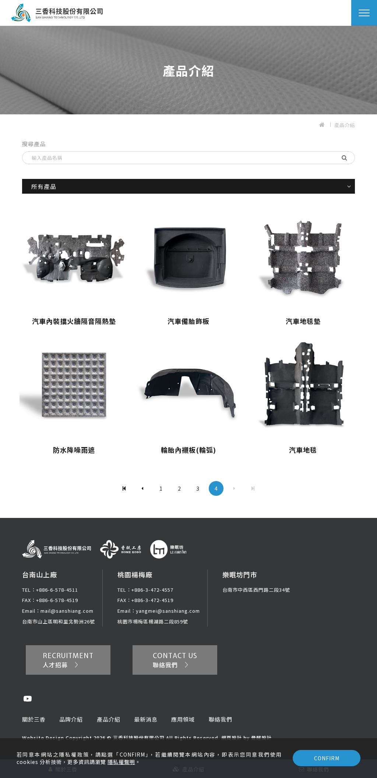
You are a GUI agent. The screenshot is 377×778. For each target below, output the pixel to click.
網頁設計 (231, 737)
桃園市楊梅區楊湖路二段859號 (152, 621)
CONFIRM (326, 758)
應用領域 (183, 719)
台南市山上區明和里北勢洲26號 (58, 621)
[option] (188, 70)
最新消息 (146, 719)
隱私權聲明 (121, 761)
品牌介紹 (71, 719)
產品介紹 (344, 124)
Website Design (44, 737)
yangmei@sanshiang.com (158, 610)
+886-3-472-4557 (145, 589)
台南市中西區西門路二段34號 (256, 589)
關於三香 (34, 719)
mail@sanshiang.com (58, 610)
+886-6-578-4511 (50, 589)
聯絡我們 (220, 719)
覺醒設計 (261, 737)
